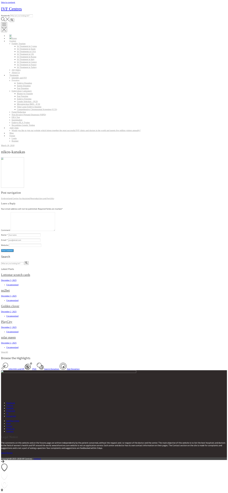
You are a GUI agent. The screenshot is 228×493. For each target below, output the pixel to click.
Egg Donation (23, 88)
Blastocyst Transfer (25, 93)
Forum (12, 136)
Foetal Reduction (19, 112)
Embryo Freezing (24, 99)
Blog (12, 133)
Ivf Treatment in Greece (27, 62)
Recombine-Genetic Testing (23, 125)
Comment (5, 230)
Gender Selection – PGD (27, 101)
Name (4, 235)
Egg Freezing (22, 96)
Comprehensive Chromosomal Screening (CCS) (37, 109)
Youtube (10, 408)
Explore (13, 41)
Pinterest (10, 410)
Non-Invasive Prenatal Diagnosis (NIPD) (29, 115)
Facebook (10, 403)
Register (15, 141)
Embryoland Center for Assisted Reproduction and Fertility (27, 198)
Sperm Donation (24, 86)
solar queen (8, 337)
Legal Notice (7, 452)
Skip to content (8, 2)
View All (4, 352)
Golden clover (10, 306)
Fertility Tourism (18, 43)
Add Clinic (14, 128)
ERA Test (16, 117)
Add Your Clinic (12, 420)
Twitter (9, 405)
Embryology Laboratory (22, 91)
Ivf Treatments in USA (26, 51)
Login (14, 138)
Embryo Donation (24, 83)
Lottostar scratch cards (15, 274)
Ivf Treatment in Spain (26, 49)
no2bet (5, 290)
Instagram (11, 416)
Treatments (14, 75)
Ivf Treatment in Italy (25, 59)
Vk (7, 413)
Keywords (5, 15)
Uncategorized (12, 285)
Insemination (17, 120)
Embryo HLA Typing (21, 122)
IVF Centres (11, 8)
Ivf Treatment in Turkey (27, 67)
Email (4, 240)
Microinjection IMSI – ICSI (28, 104)
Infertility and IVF (19, 78)
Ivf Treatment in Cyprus (27, 46)
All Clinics (16, 70)
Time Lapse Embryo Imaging (29, 107)
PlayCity (6, 321)
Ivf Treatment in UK (25, 54)
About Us (16, 72)
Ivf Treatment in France (26, 65)
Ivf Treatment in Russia (26, 57)
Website (4, 245)
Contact (10, 431)
